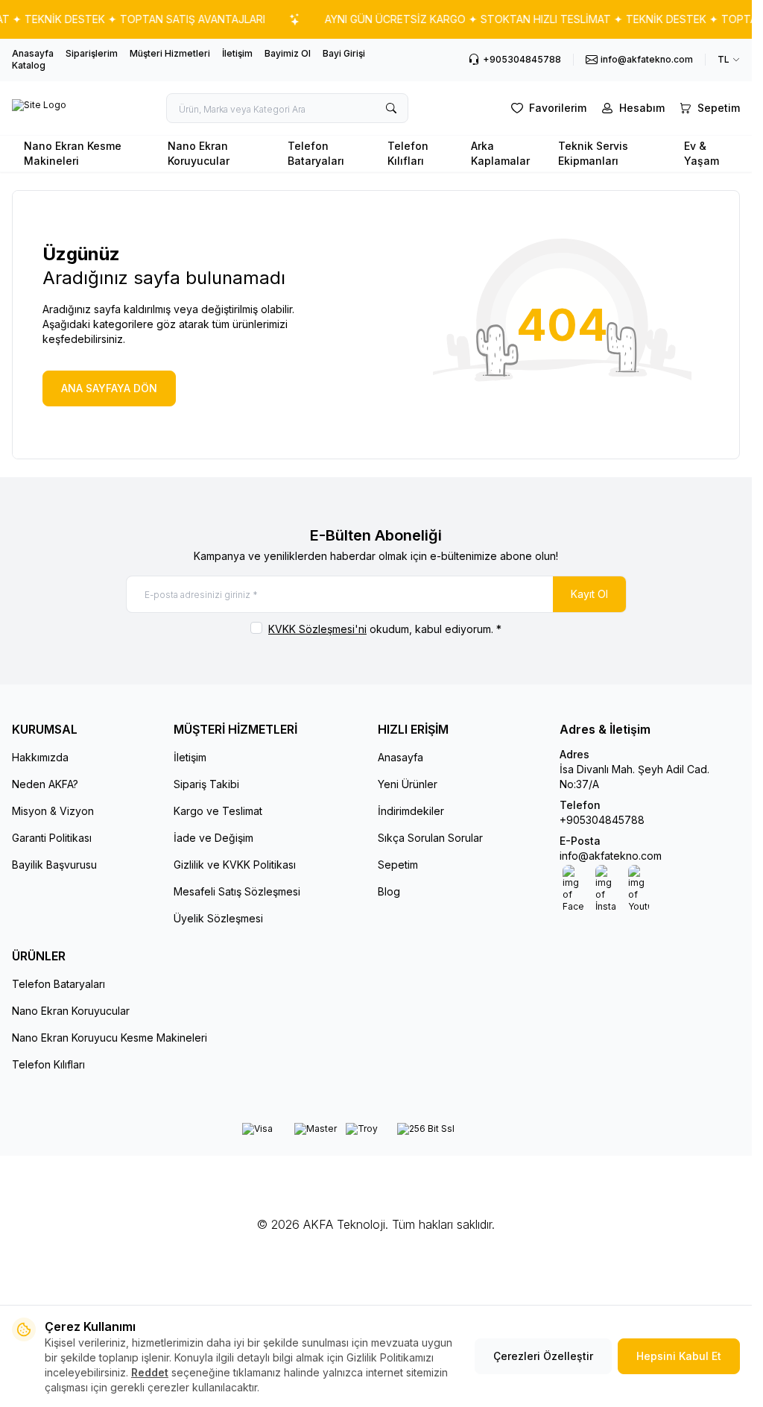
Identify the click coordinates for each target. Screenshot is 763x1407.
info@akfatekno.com (611, 855)
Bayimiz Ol (288, 53)
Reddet (149, 1372)
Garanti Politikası (52, 837)
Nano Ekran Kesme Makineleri (72, 153)
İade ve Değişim (213, 837)
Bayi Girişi (344, 53)
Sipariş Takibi (206, 784)
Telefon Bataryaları (316, 153)
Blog (389, 891)
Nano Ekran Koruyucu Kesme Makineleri (109, 1037)
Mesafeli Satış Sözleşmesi (237, 891)
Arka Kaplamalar (500, 153)
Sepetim (398, 864)
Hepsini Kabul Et (678, 1356)
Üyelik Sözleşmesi (218, 918)
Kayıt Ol (589, 594)
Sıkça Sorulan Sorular (430, 837)
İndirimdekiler (411, 811)
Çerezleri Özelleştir (543, 1356)
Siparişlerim (92, 53)
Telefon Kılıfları (407, 153)
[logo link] (39, 108)
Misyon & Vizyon (53, 811)
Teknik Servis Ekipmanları (593, 153)
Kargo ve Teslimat (218, 811)
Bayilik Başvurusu (54, 864)
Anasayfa (33, 53)
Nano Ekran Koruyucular (198, 153)
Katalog (28, 65)
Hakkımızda (40, 757)
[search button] (391, 108)
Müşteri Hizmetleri (170, 53)
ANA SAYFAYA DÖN (109, 388)
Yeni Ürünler (407, 784)
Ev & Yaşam (701, 153)
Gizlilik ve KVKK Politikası (235, 864)
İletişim (237, 53)
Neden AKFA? (45, 784)
